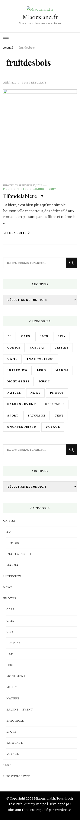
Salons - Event (44, 188)
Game (12, 359)
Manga (62, 370)
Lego (41, 370)
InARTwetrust (40, 359)
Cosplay (37, 347)
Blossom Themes (21, 810)
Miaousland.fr (40, 17)
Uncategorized (21, 427)
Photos (22, 188)
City (62, 336)
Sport (12, 415)
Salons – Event (19, 709)
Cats (43, 336)
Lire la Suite (15, 233)
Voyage (52, 427)
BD (9, 336)
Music (7, 188)
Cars (25, 336)
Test (59, 415)
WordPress (63, 810)
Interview (17, 370)
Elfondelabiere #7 (23, 196)
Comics (13, 347)
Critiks (62, 347)
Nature (14, 393)
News (35, 393)
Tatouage (36, 415)
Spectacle (54, 404)
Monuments (18, 381)
